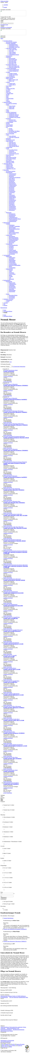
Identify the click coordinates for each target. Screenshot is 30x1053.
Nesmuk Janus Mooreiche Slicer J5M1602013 (14, 502)
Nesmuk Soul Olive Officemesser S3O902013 (13, 707)
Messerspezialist (4, 996)
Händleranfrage (22, 997)
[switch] (27, 1051)
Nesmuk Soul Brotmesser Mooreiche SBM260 (14, 580)
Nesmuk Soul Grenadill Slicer (10, 682)
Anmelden (5, 4)
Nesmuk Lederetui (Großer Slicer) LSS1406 (13, 720)
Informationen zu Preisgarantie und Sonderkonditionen (7, 1041)
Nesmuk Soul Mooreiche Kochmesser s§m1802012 (15, 399)
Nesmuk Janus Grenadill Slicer (10, 618)
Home (4, 310)
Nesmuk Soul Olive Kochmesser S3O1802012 (14, 733)
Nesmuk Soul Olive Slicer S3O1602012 (12, 758)
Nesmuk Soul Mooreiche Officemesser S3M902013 (15, 412)
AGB (18, 1028)
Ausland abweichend (8, 376)
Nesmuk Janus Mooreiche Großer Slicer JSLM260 (15, 515)
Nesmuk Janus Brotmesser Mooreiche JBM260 (14, 541)
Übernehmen (3, 897)
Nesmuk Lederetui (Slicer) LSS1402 (11, 669)
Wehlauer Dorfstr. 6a (12, 996)
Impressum (16, 997)
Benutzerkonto (4, 307)
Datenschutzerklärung (11, 1028)
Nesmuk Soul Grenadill (8, 656)
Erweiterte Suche (4, 24)
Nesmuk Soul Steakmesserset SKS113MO (13, 605)
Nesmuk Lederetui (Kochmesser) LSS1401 (13, 644)
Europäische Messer (7, 311)
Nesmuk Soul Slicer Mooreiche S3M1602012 (13, 490)
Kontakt (5, 7)
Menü (2, 38)
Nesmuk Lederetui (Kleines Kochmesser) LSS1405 (15, 745)
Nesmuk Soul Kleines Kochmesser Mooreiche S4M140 (16, 437)
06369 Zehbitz (20, 996)
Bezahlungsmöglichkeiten (18, 1029)
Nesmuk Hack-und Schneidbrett (11, 784)
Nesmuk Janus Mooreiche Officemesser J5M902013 (15, 425)
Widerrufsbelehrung (5, 1027)
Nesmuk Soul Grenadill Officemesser (12, 631)
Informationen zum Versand (7, 1030)
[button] (7, 381)
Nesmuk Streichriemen (8, 371)
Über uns (11, 997)
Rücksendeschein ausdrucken (16, 1027)
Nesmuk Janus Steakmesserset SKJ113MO (13, 593)
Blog (27, 997)
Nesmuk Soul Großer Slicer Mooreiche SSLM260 (15, 528)
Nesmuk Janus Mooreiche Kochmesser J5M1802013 (15, 385)
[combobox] (7, 23)
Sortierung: (3, 366)
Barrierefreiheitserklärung (6, 1029)
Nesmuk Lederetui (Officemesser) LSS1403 (13, 694)
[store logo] (13, 15)
